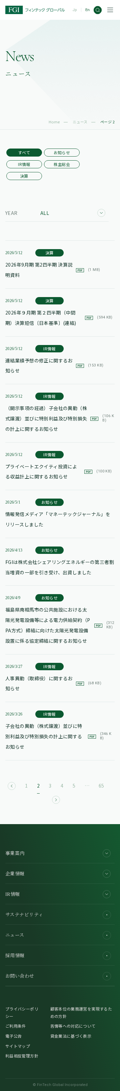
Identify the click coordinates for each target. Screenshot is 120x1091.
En (87, 10)
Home (54, 121)
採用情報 (15, 955)
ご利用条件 (15, 1026)
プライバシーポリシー (21, 1012)
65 (101, 785)
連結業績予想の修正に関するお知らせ (54, 365)
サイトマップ (17, 1046)
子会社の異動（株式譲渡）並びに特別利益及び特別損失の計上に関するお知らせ (58, 736)
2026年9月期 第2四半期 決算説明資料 (52, 269)
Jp (74, 10)
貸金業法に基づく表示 (71, 1036)
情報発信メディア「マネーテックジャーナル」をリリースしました (57, 519)
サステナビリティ (24, 914)
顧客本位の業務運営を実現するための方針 (81, 1012)
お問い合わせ (19, 976)
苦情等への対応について (73, 1026)
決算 (24, 176)
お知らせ (62, 152)
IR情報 (24, 164)
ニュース (80, 121)
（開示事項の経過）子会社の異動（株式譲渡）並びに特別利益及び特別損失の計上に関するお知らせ (59, 418)
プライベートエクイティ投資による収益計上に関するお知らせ (58, 471)
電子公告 (13, 1036)
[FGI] (35, 10)
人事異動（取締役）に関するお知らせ (53, 683)
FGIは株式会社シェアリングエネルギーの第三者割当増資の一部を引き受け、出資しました (59, 567)
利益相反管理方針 (21, 1055)
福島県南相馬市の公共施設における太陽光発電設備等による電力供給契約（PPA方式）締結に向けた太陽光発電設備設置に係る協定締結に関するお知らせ (59, 625)
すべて (24, 152)
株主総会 (62, 164)
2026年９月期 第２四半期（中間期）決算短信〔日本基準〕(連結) (59, 317)
